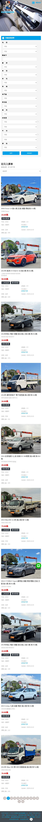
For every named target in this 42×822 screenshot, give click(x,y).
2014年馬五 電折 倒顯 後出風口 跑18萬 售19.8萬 (19, 334)
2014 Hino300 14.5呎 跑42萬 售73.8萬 (15, 520)
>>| (23, 801)
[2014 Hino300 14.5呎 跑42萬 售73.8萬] (21, 502)
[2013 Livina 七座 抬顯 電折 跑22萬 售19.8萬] (21, 688)
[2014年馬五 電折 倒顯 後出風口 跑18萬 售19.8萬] (21, 316)
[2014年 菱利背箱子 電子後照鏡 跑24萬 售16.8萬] (21, 378)
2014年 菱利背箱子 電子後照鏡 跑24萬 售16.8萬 (19, 395)
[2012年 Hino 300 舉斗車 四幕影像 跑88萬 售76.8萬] (21, 750)
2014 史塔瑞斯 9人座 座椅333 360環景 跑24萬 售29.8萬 (20, 457)
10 (37, 798)
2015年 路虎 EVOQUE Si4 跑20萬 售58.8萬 (17, 271)
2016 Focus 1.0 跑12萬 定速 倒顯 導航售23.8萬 (18, 208)
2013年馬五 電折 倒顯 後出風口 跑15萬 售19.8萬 (19, 645)
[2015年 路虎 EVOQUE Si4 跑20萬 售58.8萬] (21, 253)
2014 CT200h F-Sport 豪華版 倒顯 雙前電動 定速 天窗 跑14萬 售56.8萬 (20, 582)
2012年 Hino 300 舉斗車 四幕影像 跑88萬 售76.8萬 (20, 767)
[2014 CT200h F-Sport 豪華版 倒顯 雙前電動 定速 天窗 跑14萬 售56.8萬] (21, 563)
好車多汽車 (24, 226)
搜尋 (11, 153)
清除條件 (29, 153)
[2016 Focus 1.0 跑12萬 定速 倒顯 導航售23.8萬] (21, 191)
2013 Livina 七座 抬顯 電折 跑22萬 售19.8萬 (17, 706)
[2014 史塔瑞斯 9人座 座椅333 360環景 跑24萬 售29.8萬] (21, 439)
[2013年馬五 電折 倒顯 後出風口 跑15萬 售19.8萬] (21, 627)
